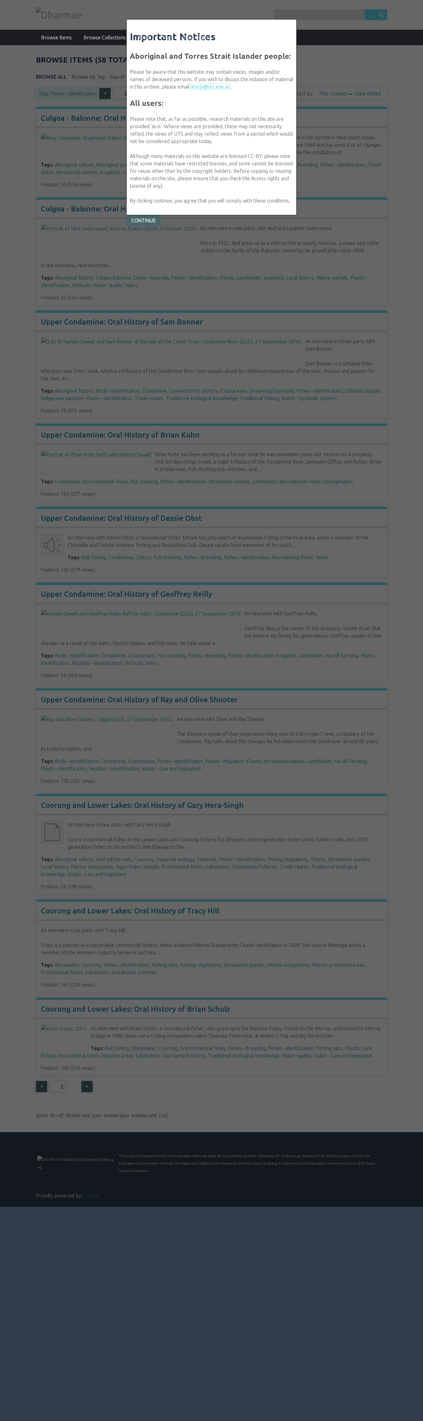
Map (167, 37)
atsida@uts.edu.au (210, 86)
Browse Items (56, 37)
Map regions (198, 37)
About (144, 37)
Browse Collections (105, 37)
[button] (143, 220)
